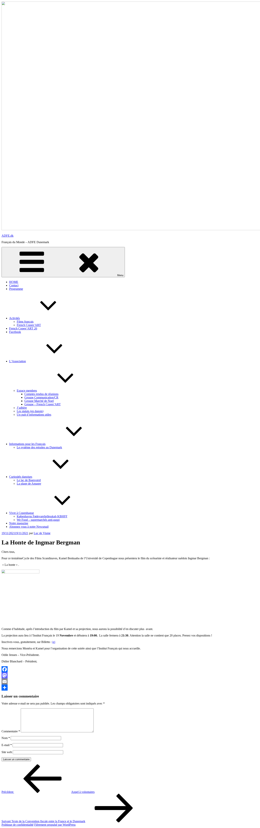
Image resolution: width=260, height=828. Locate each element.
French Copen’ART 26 (23, 328)
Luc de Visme (42, 533)
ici (53, 642)
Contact (13, 285)
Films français (25, 321)
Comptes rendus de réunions (41, 394)
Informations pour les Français (27, 444)
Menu (120, 275)
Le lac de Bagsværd (29, 480)
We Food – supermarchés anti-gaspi (38, 519)
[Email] (130, 681)
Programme (16, 288)
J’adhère (22, 407)
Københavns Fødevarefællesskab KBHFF (42, 516)
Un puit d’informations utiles (34, 414)
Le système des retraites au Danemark (39, 447)
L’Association (17, 361)
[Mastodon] (130, 675)
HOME (13, 282)
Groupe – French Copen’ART (42, 404)
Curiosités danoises (20, 476)
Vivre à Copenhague (21, 513)
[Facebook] (130, 669)
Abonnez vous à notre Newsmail (29, 526)
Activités (14, 318)
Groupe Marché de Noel (39, 400)
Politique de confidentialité (17, 824)
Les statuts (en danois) (30, 411)
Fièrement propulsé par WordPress (55, 824)
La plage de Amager (29, 483)
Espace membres (27, 390)
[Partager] (130, 688)
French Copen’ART (29, 325)
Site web (7, 752)
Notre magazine (18, 523)
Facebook (15, 331)
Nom (6, 738)
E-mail (7, 745)
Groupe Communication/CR (41, 397)
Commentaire (11, 731)
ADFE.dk (8, 235)
